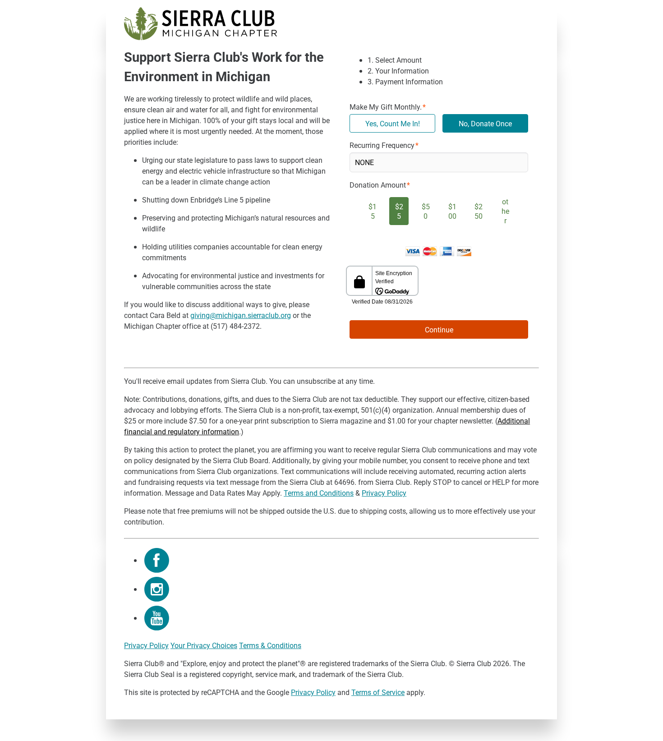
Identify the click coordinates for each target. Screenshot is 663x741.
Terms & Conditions (270, 645)
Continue (439, 329)
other (505, 211)
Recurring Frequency (382, 145)
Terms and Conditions (319, 492)
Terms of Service (378, 692)
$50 (426, 211)
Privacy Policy (384, 492)
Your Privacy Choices (203, 645)
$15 (372, 211)
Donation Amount (378, 184)
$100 (452, 211)
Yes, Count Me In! (392, 123)
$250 (478, 211)
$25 (399, 211)
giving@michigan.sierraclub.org (240, 315)
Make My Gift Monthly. (386, 106)
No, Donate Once (485, 123)
